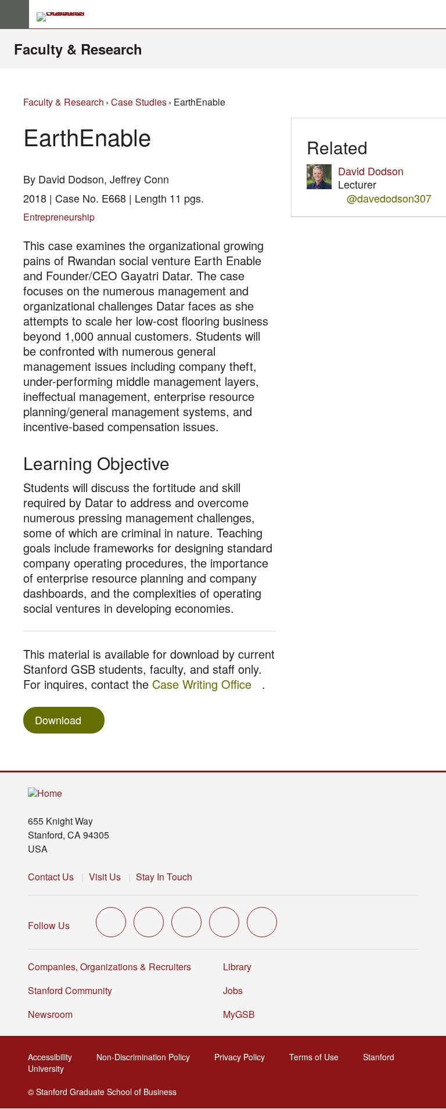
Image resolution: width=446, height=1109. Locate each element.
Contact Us (51, 876)
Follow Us (49, 925)
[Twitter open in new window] (111, 922)
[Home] (45, 794)
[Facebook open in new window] (149, 922)
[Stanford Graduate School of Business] (66, 16)
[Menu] (14, 14)
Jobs (233, 990)
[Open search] (432, 14)
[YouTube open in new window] (224, 922)
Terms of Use (317, 1057)
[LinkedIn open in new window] (262, 922)
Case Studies (139, 102)
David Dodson (371, 170)
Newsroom (50, 1014)
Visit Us (105, 876)
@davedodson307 (389, 198)
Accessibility (53, 1057)
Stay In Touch (164, 876)
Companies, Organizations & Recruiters (109, 966)
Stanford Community (70, 990)
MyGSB (242, 1014)
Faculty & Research (78, 49)
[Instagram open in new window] (186, 922)
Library (237, 966)
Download (58, 719)
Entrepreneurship (59, 216)
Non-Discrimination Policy (146, 1057)
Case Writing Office (207, 683)
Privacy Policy (243, 1057)
